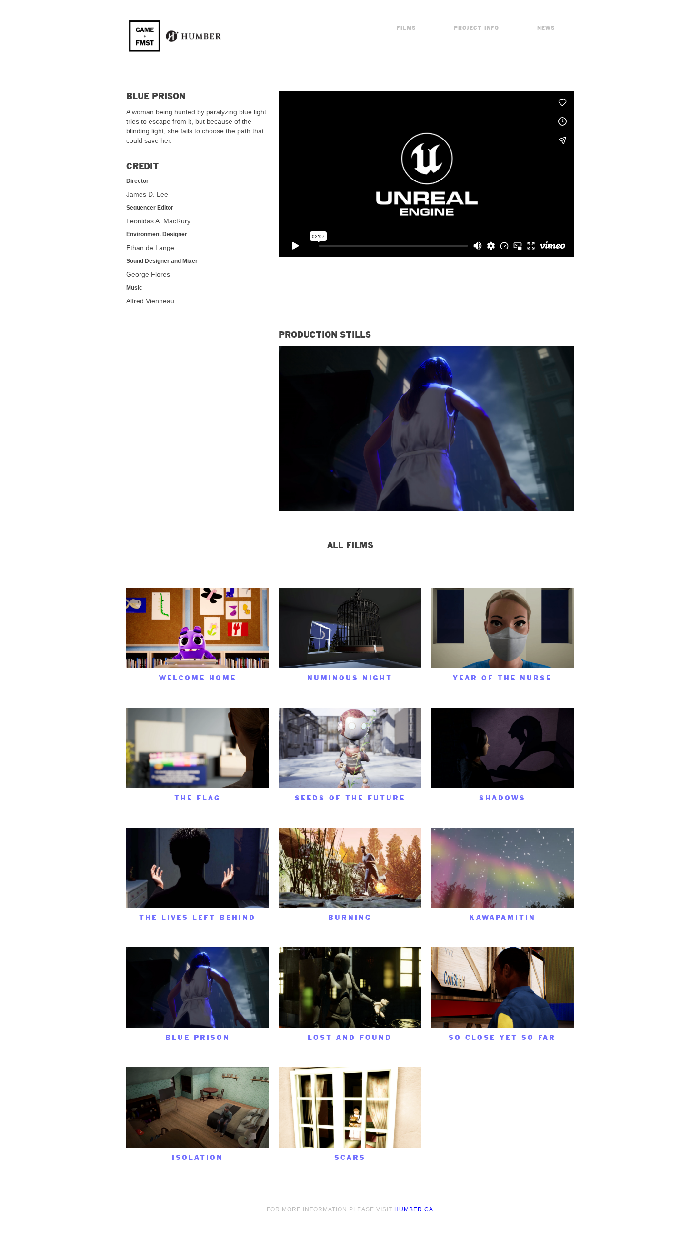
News (546, 28)
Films (406, 28)
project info (476, 28)
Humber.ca (413, 1209)
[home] (176, 36)
